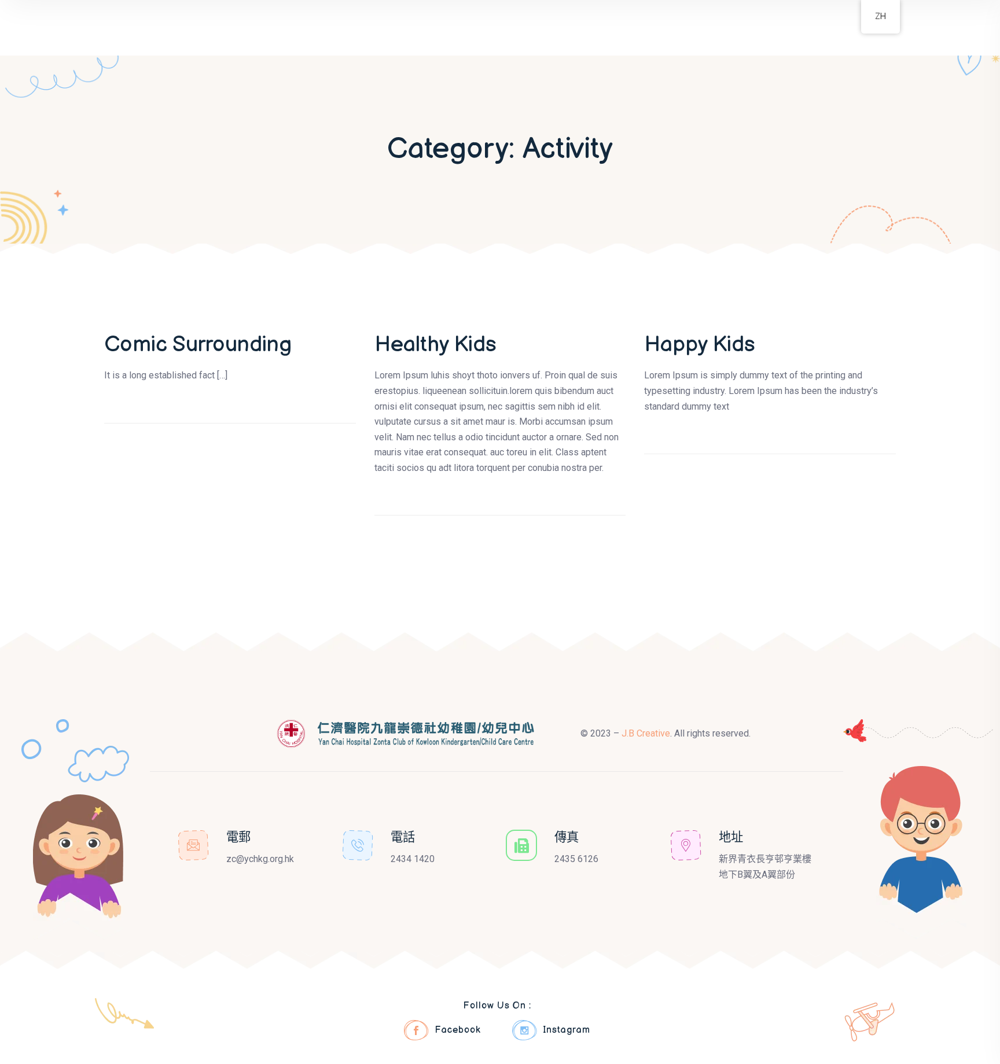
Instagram (566, 1030)
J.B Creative (646, 733)
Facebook (458, 1030)
